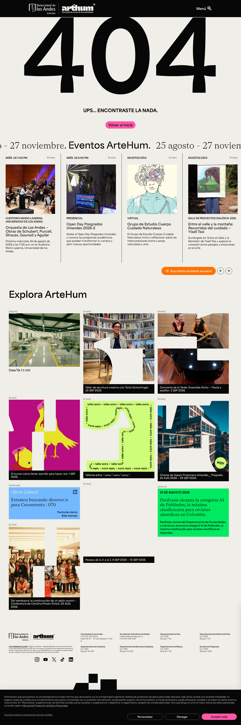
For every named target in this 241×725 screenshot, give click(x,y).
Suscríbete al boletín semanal (191, 271)
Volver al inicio (120, 125)
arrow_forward (228, 271)
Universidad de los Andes (18, 646)
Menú (201, 8)
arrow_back (220, 271)
